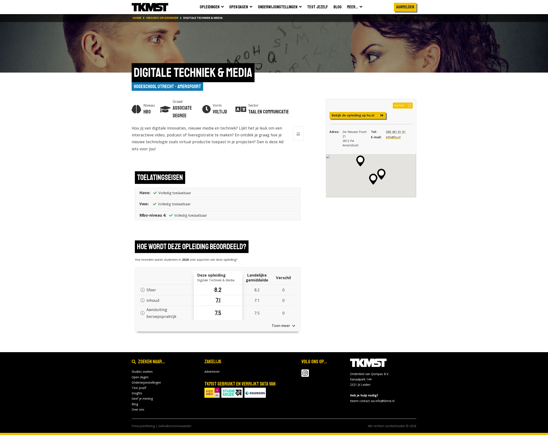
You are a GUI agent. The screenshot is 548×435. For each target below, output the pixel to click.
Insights (137, 393)
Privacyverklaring (143, 426)
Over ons (138, 409)
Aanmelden (405, 7)
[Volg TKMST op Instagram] (305, 375)
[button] (373, 179)
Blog (135, 404)
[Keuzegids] (255, 392)
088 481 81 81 (396, 132)
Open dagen (140, 377)
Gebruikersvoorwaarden (174, 426)
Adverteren (212, 371)
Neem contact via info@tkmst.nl (372, 401)
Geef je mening (142, 398)
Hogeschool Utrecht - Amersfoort (167, 86)
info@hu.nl (393, 137)
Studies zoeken (142, 371)
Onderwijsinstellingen (146, 382)
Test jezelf (139, 388)
